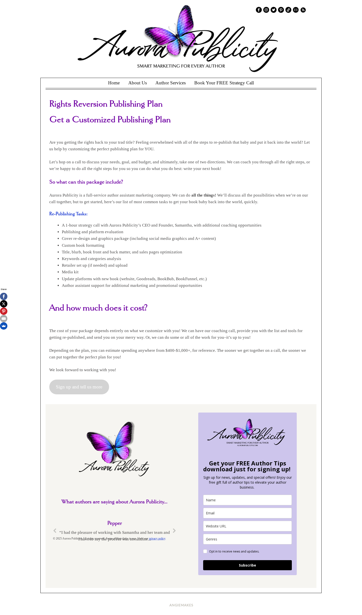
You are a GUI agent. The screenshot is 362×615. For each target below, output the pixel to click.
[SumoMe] (3, 326)
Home (114, 82)
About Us (137, 82)
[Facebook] (3, 296)
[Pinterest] (3, 311)
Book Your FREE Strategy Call (224, 82)
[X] (3, 304)
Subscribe (247, 565)
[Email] (3, 318)
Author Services (170, 82)
